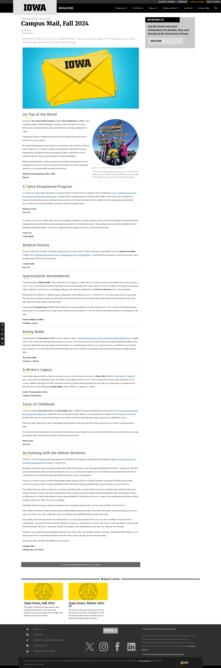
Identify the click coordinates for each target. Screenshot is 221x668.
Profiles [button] (137, 8)
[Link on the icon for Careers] (27, 634)
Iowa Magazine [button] (197, 2)
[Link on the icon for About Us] (27, 629)
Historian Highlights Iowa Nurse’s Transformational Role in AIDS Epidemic (62, 255)
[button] (2, 324)
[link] (43, 591)
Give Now (109, 630)
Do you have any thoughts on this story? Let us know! (80, 564)
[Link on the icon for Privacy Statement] (27, 651)
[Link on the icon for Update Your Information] (27, 640)
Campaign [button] (182, 2)
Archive (188, 8)
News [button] (152, 8)
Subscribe (203, 8)
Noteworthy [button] (170, 8)
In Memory (73, 282)
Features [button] (120, 8)
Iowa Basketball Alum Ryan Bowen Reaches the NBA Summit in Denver (104, 338)
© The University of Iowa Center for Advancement (159, 629)
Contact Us (40, 646)
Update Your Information (49, 640)
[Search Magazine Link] (216, 8)
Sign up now (156, 41)
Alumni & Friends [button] (166, 2)
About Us (39, 629)
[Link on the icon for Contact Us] (27, 646)
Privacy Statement (145, 661)
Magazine (65, 8)
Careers (38, 634)
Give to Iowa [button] (213, 2)
